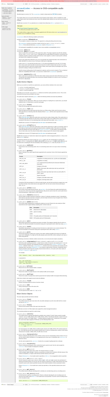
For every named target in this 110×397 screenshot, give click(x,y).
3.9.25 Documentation (34, 4)
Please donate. (105, 392)
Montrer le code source (6, 29)
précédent (95, 4)
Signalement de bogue (6, 28)
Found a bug (106, 394)
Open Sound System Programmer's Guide (27, 28)
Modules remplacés (55, 4)
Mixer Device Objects (8, 13)
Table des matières (7, 8)
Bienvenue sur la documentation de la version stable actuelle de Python (80, 1)
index (107, 4)
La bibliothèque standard (45, 4)
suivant (99, 4)
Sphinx (105, 395)
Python (4, 4)
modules (103, 4)
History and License (97, 390)
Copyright (92, 386)
